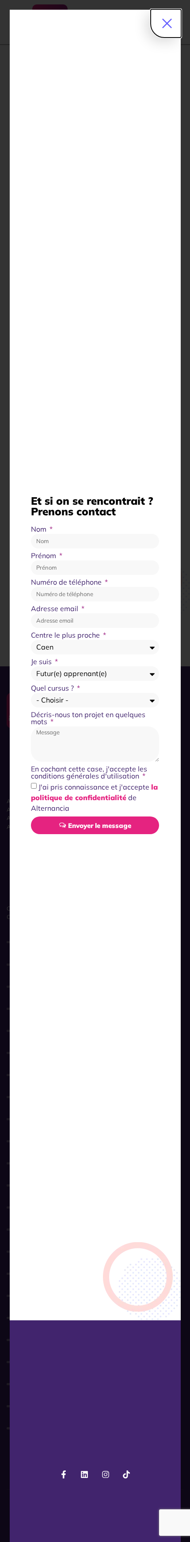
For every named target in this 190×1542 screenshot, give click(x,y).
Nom (39, 529)
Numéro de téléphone (67, 582)
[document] (95, 771)
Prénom (44, 556)
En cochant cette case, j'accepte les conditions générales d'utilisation (89, 772)
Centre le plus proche (66, 635)
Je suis (42, 662)
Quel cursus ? (53, 688)
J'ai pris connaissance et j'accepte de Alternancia (94, 797)
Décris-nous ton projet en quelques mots (88, 718)
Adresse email (55, 609)
